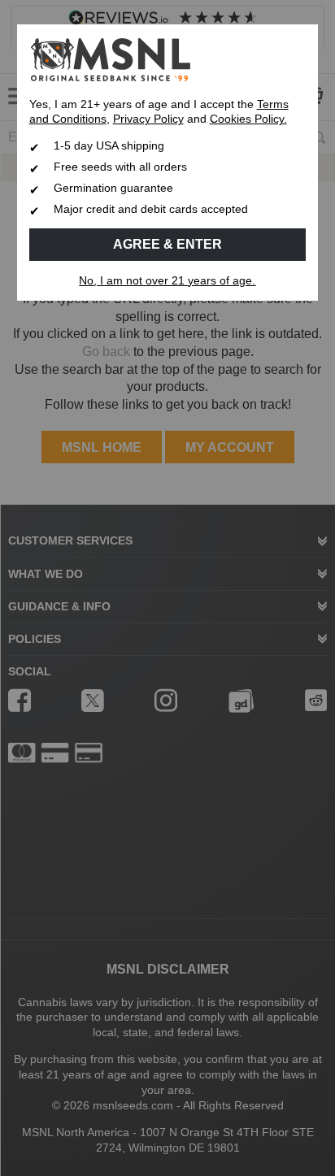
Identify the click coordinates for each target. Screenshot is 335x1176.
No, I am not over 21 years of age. (167, 281)
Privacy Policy (148, 119)
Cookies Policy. (248, 119)
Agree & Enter (167, 244)
